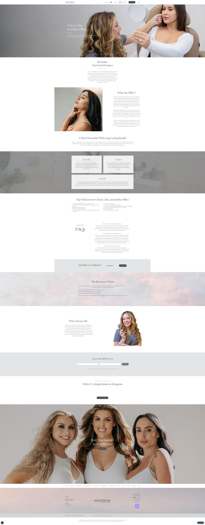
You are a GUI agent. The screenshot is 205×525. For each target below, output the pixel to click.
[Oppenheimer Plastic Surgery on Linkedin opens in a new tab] (114, 2)
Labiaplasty (79, 485)
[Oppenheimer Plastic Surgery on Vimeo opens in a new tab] (116, 2)
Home (89, 54)
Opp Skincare (137, 499)
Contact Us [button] (200, 522)
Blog (139, 485)
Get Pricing (132, 2)
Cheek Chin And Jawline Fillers (109, 54)
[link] (105, 2)
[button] (2, 522)
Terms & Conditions (97, 515)
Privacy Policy (104, 515)
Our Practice (95, 485)
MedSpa (118, 485)
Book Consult (123, 2)
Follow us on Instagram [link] (102, 397)
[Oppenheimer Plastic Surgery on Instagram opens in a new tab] (107, 2)
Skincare (123, 485)
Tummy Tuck (72, 485)
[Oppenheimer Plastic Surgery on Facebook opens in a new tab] (109, 2)
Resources (134, 485)
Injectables (95, 54)
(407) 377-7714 (122, 521)
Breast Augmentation (87, 485)
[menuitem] (107, 2)
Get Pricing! (125, 364)
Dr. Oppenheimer (103, 485)
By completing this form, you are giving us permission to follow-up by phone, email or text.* (103, 368)
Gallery (128, 485)
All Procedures (111, 485)
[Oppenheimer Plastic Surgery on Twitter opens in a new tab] (113, 2)
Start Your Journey (102, 442)
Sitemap (109, 515)
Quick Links (137, 501)
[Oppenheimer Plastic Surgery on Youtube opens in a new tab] (111, 2)
